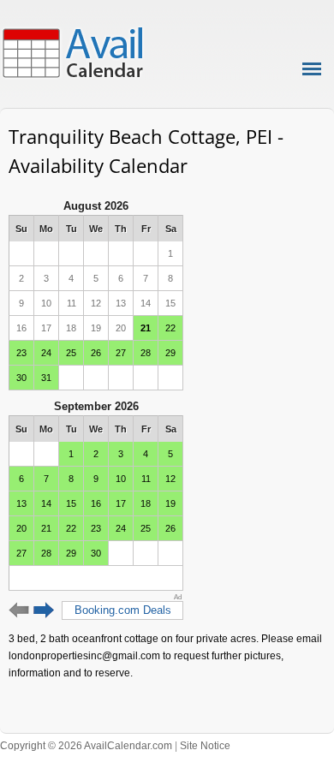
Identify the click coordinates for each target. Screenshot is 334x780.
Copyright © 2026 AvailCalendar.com (86, 746)
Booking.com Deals (123, 610)
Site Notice (205, 746)
